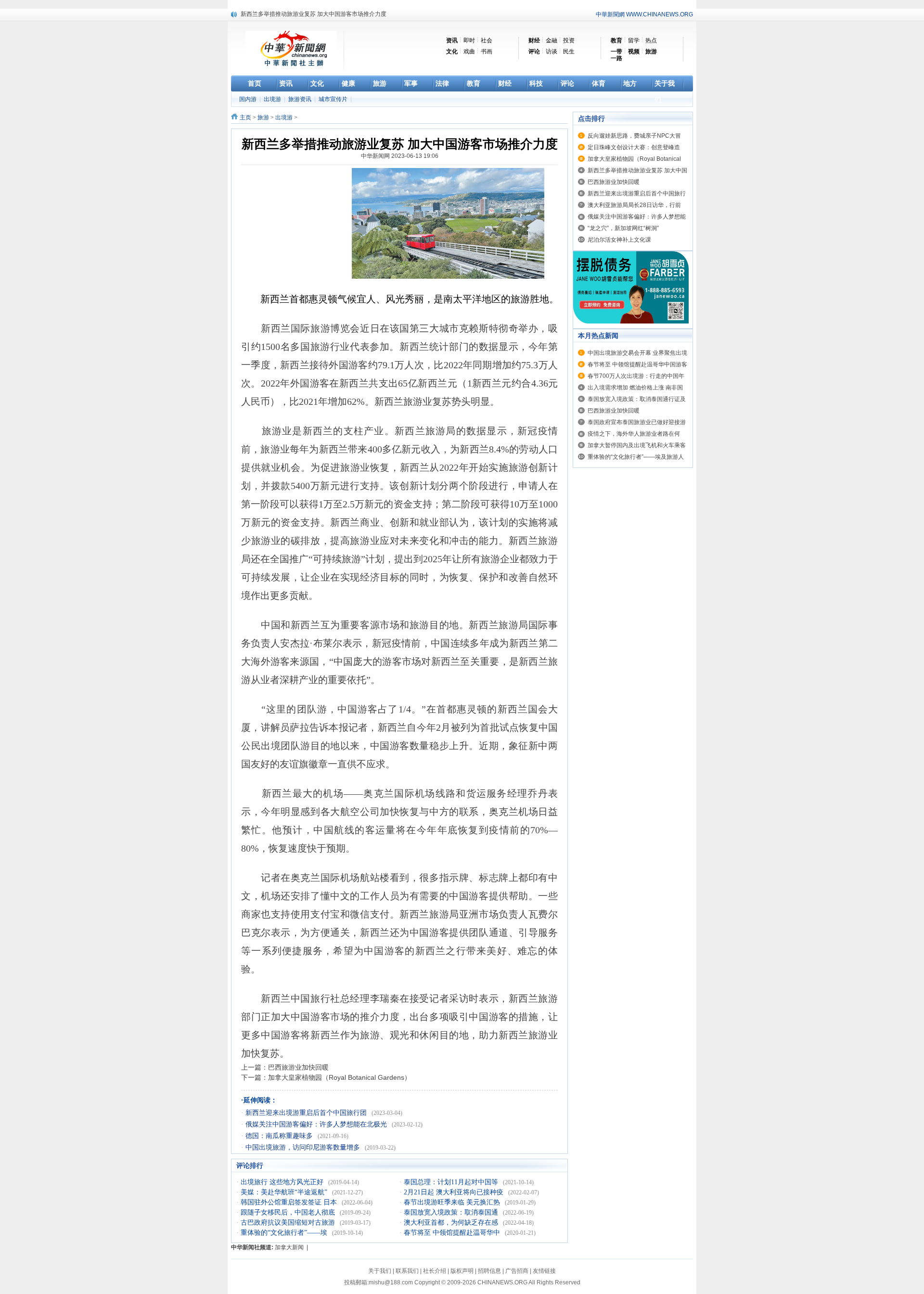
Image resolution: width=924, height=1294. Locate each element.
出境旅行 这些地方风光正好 (283, 1182)
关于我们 (379, 1271)
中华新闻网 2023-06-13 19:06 (399, 156)
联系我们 (407, 1271)
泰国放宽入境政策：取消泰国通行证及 (637, 399)
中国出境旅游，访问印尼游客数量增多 (303, 1147)
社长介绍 (434, 1271)
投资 (569, 40)
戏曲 (469, 51)
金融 (551, 40)
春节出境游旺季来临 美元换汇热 (453, 1202)
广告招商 (516, 1271)
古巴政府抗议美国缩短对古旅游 (289, 1222)
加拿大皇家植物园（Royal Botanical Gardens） (339, 1077)
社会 (486, 40)
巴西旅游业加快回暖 (298, 1067)
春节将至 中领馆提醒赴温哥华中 (453, 1232)
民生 (569, 51)
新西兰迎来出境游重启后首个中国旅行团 (307, 1112)
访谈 (551, 51)
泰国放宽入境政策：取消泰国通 (452, 1212)
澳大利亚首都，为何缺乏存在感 (452, 1222)
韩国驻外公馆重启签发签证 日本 (290, 1202)
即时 (469, 40)
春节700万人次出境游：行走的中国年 (636, 376)
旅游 (263, 117)
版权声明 (462, 1271)
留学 (634, 40)
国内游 (248, 99)
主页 (245, 117)
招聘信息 (489, 1271)
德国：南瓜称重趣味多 (280, 1135)
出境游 (273, 99)
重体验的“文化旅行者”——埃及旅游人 (636, 456)
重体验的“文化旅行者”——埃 (285, 1232)
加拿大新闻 (289, 1247)
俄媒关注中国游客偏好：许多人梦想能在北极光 (317, 1124)
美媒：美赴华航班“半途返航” (285, 1192)
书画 (486, 51)
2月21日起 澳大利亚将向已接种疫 (454, 1192)
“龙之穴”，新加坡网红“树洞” (623, 228)
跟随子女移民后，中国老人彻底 (289, 1212)
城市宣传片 (334, 99)
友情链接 (544, 1271)
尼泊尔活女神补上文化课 (619, 239)
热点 (651, 40)
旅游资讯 (300, 99)
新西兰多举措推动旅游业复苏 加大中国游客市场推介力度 (313, 14)
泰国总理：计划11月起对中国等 (452, 1182)
